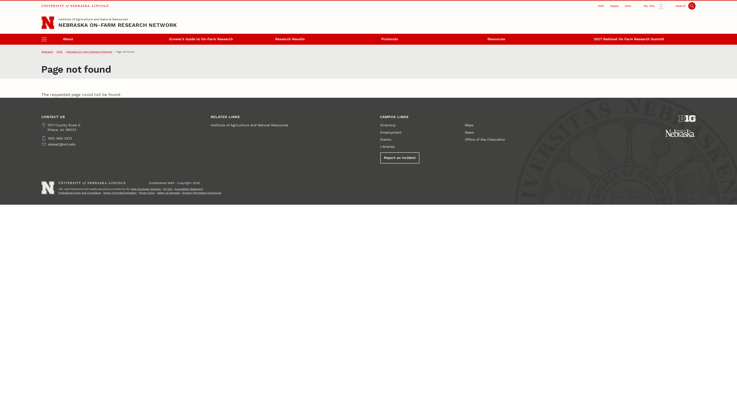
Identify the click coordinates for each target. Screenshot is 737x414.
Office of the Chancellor (485, 139)
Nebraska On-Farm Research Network (117, 25)
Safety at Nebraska (168, 192)
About (68, 39)
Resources (496, 39)
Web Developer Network (146, 189)
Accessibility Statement (188, 189)
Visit (601, 6)
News (469, 132)
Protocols (389, 39)
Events (385, 139)
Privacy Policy (147, 192)
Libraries (387, 147)
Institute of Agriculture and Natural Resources (93, 19)
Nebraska (47, 51)
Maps (469, 125)
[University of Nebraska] (680, 133)
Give (628, 6)
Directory (388, 125)
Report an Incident (400, 158)
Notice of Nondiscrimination (120, 192)
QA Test (167, 189)
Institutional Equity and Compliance (79, 192)
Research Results (290, 39)
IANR (59, 51)
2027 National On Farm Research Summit (629, 39)
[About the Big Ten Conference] (687, 118)
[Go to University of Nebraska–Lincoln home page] (47, 22)
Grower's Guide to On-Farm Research (201, 39)
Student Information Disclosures (201, 192)
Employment (391, 132)
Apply (614, 6)
